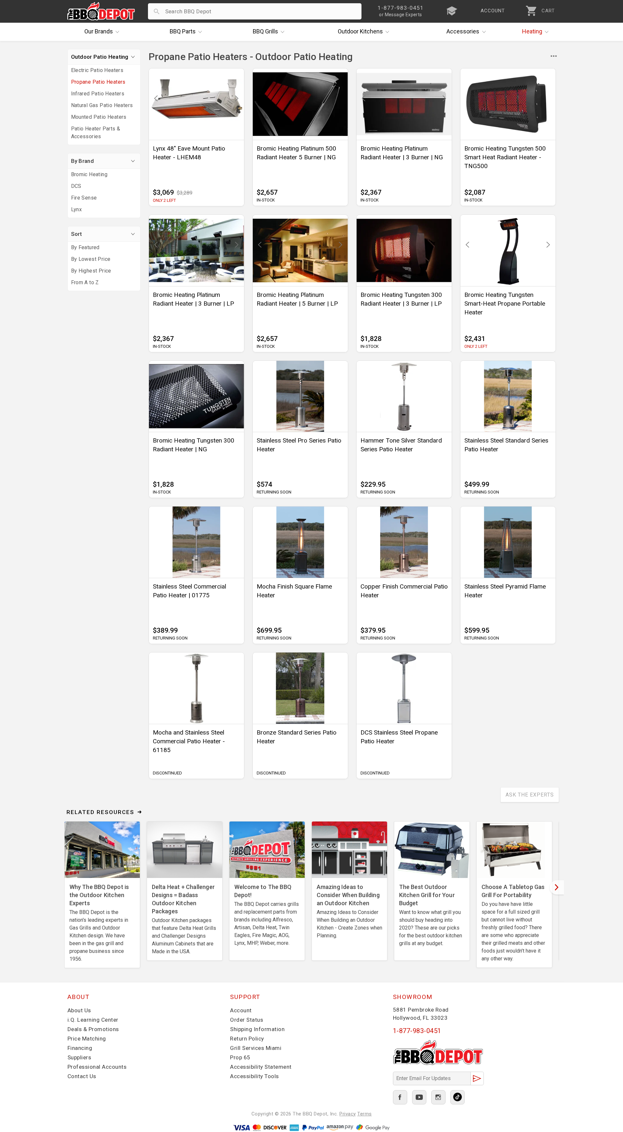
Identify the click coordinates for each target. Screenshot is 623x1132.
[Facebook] (400, 1097)
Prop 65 (240, 1057)
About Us (79, 1010)
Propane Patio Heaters (98, 82)
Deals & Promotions (93, 1029)
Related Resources (100, 812)
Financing (79, 1048)
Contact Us (81, 1076)
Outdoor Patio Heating (99, 57)
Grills (265, 31)
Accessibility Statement (261, 1067)
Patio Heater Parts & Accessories (95, 133)
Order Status (246, 1019)
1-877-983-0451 (417, 1031)
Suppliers (79, 1057)
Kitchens (360, 31)
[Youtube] (419, 1097)
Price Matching (86, 1038)
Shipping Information (257, 1029)
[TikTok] (457, 1097)
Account (241, 1010)
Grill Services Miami (255, 1048)
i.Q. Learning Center (92, 1019)
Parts (183, 31)
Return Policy (247, 1038)
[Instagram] (438, 1097)
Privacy (347, 1114)
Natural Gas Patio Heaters (102, 105)
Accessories (462, 31)
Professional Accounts (97, 1067)
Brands (98, 31)
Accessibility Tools (254, 1076)
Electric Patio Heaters (97, 70)
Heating (532, 31)
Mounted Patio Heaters (99, 117)
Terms (364, 1114)
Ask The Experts (530, 795)
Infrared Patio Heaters (98, 94)
